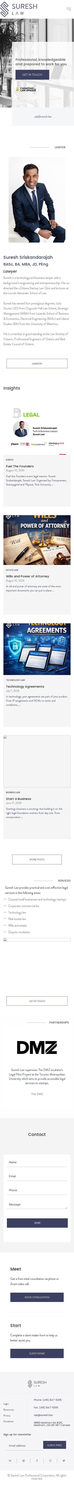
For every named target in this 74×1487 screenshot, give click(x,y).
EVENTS (9, 459)
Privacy (6, 1415)
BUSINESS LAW (13, 792)
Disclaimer (8, 1421)
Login (6, 1403)
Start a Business (18, 799)
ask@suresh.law (43, 1415)
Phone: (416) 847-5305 (48, 1400)
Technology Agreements (25, 686)
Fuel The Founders (20, 466)
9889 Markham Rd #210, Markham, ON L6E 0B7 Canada (52, 1424)
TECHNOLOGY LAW (15, 680)
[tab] (36, 899)
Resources (8, 1409)
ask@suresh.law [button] (43, 117)
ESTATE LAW (12, 570)
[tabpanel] (37, 962)
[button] (68, 9)
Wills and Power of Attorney (27, 576)
